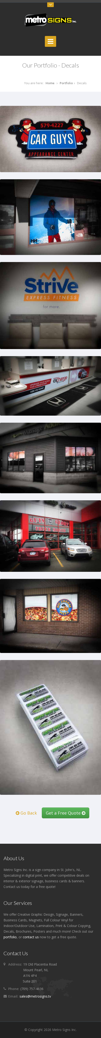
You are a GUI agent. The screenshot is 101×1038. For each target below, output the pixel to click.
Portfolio (66, 83)
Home (50, 83)
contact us (31, 937)
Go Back (28, 813)
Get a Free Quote (64, 813)
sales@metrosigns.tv (35, 996)
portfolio (10, 937)
